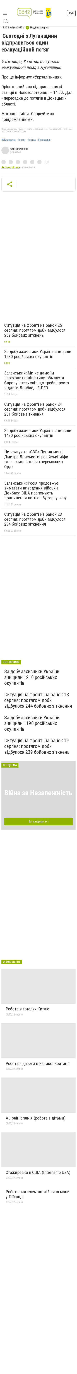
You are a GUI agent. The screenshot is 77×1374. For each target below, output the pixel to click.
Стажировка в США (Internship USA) (38, 1172)
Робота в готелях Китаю (27, 1008)
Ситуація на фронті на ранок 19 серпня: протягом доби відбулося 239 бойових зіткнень (36, 746)
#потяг (22, 139)
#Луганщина (8, 139)
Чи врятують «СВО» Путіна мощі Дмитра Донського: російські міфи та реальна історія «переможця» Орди (36, 459)
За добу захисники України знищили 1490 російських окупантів (37, 433)
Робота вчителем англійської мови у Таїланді (37, 1194)
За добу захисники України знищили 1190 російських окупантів (31, 723)
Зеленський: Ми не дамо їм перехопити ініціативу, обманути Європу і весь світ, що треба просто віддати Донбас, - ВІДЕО (36, 380)
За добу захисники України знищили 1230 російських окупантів (37, 354)
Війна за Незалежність (38, 793)
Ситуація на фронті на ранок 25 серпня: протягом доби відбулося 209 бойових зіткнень (35, 330)
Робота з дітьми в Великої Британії (37, 1063)
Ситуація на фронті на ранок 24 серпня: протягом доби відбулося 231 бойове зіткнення (35, 409)
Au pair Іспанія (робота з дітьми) (36, 1118)
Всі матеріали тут (38, 821)
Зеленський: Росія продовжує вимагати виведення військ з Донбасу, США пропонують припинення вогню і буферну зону (35, 491)
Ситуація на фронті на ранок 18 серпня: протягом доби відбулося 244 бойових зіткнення (38, 700)
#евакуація (44, 139)
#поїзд (32, 139)
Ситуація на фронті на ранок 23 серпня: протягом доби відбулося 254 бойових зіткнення (35, 519)
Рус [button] (71, 13)
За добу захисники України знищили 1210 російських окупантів (31, 677)
